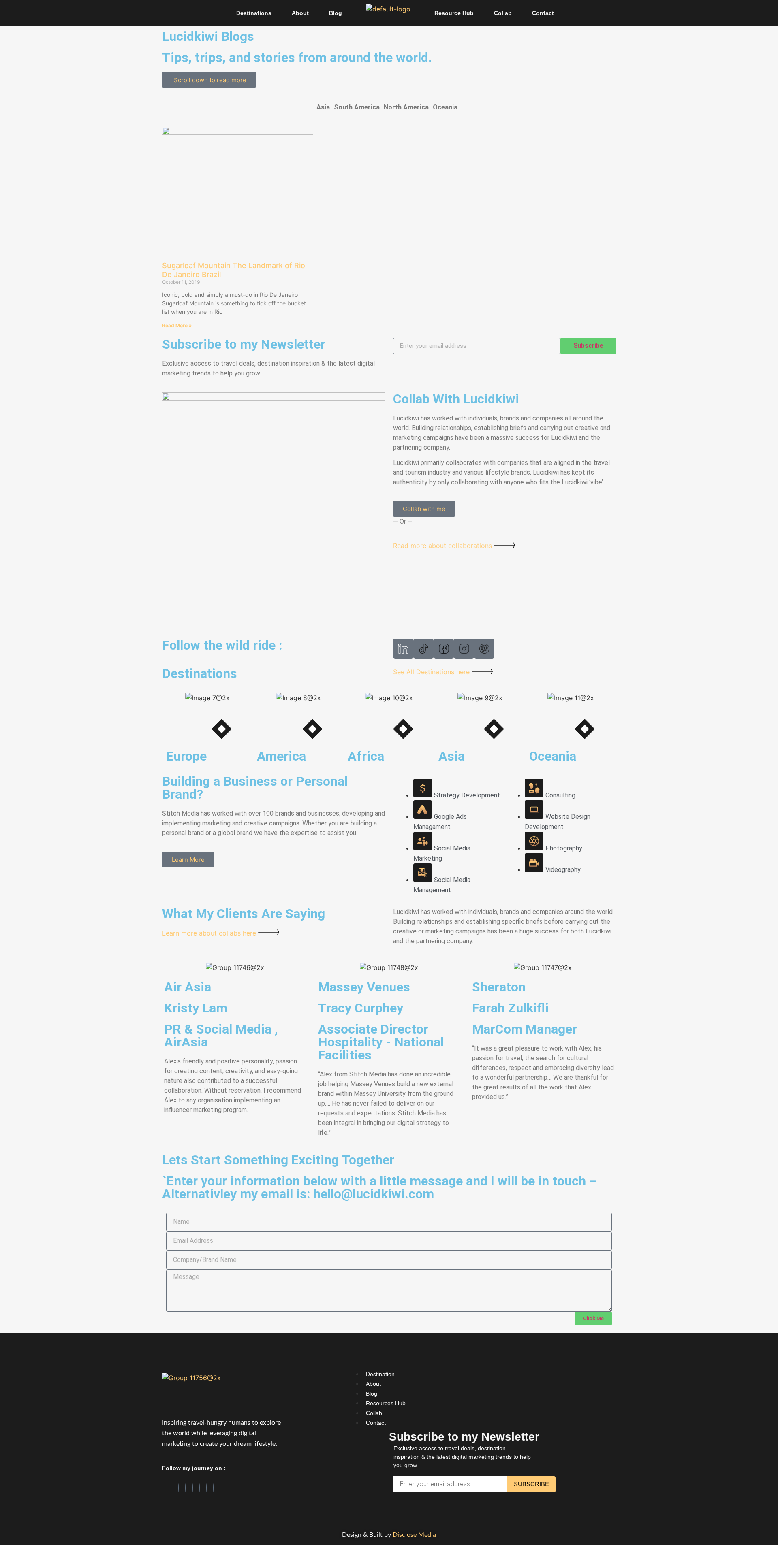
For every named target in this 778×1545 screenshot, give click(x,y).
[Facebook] (178, 1487)
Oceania (445, 107)
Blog (335, 13)
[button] (325, 107)
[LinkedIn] (185, 1487)
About (300, 13)
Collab (503, 13)
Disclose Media (414, 1535)
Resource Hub (454, 13)
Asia (323, 107)
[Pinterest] (199, 1487)
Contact (543, 13)
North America (406, 107)
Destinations (253, 13)
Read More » (177, 325)
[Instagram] (192, 1487)
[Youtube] (213, 1487)
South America (357, 107)
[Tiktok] (206, 1487)
